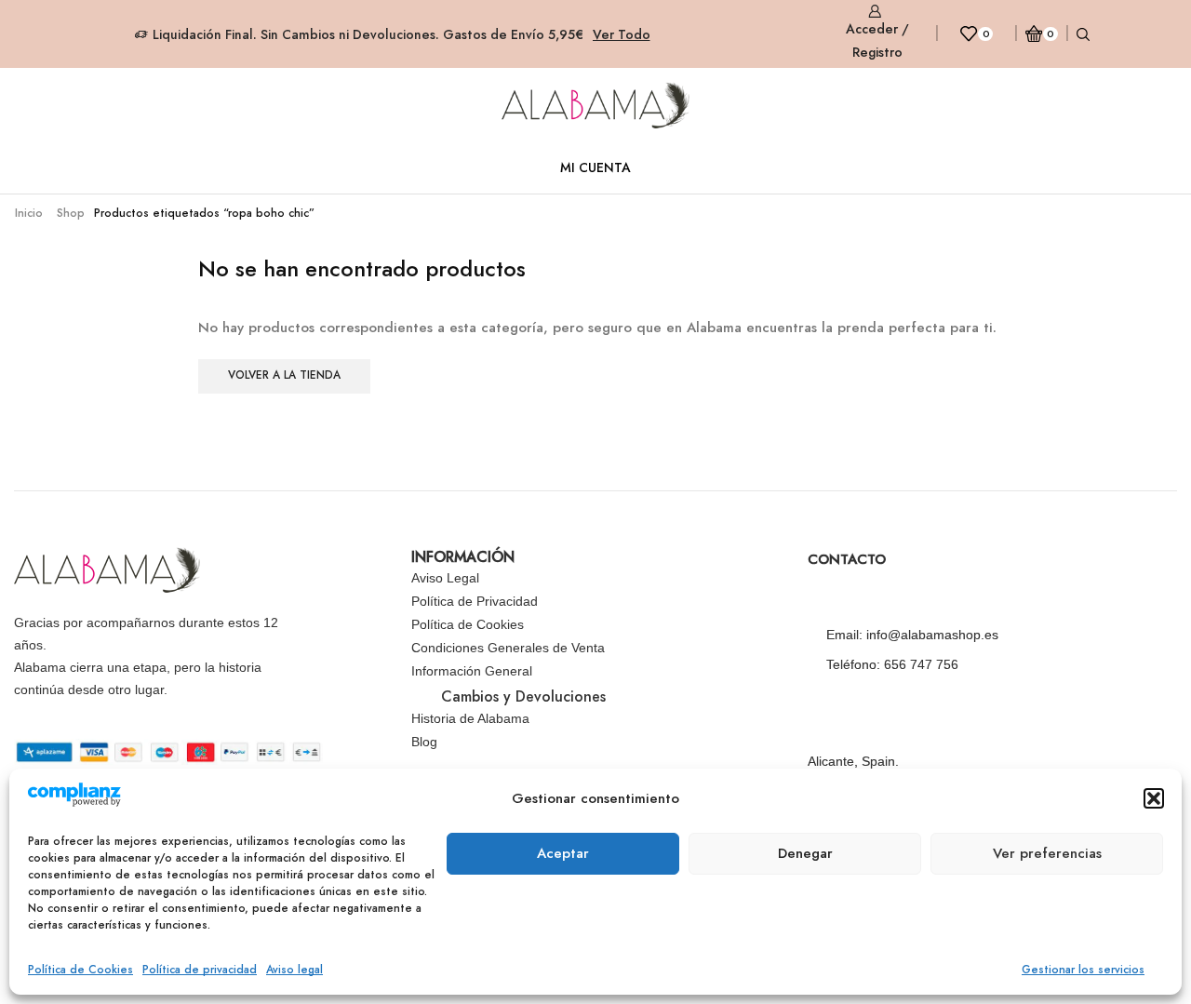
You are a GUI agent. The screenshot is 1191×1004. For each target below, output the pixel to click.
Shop (71, 213)
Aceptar (563, 853)
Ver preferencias (1047, 853)
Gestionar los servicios (1083, 969)
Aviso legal (294, 969)
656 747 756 (921, 664)
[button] (1153, 798)
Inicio (29, 213)
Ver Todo (621, 34)
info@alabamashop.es (932, 634)
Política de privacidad (199, 969)
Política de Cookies (80, 969)
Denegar (805, 853)
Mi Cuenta (595, 167)
